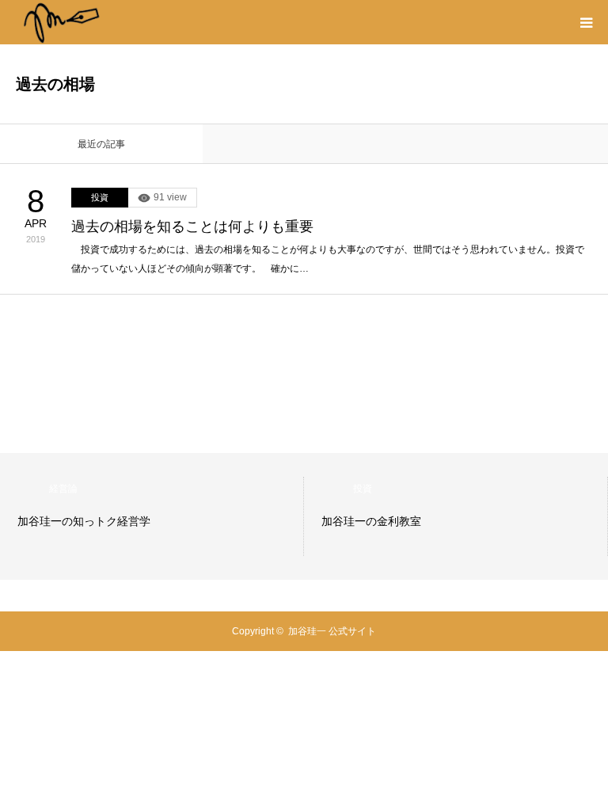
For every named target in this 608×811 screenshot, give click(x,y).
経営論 (63, 488)
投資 (99, 197)
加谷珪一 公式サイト (332, 631)
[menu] (586, 22)
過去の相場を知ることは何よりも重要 (192, 226)
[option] (152, 516)
